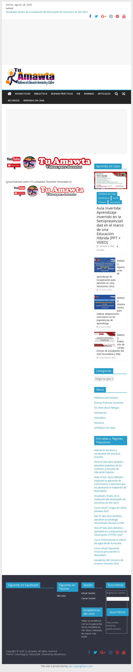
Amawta (100, 250)
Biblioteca (40, 93)
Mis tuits (61, 595)
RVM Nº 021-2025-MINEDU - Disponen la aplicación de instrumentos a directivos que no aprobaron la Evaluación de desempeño (110, 484)
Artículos (104, 93)
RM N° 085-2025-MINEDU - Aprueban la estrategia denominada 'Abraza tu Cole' (109, 519)
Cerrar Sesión (88, 598)
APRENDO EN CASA (33, 100)
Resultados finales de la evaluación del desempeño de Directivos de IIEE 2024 (46, 11)
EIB (78, 93)
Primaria (102, 202)
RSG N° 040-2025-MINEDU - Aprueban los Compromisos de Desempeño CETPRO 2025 (110, 531)
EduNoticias (22, 93)
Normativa (99, 417)
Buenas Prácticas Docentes (108, 402)
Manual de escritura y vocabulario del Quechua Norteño (107, 453)
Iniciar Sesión (88, 593)
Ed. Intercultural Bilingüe (106, 407)
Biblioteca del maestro (106, 397)
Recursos (13, 100)
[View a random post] (123, 93)
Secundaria (115, 202)
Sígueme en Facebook (23, 585)
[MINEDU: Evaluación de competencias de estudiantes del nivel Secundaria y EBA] (104, 333)
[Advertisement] (66, 42)
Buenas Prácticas (62, 93)
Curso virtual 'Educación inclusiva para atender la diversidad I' (107, 552)
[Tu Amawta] (9, 93)
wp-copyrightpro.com (81, 666)
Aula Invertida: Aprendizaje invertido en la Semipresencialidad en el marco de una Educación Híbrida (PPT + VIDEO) (110, 225)
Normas (89, 93)
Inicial (115, 198)
